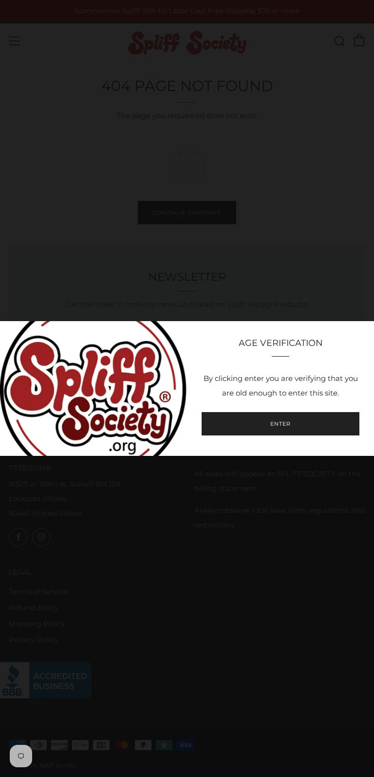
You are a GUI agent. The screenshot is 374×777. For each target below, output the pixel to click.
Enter (280, 423)
